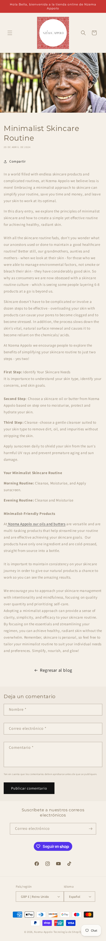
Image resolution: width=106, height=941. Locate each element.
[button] (9, 32)
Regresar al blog (56, 670)
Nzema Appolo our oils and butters (36, 524)
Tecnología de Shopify (67, 932)
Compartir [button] (17, 161)
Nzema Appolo (43, 932)
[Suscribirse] (90, 829)
